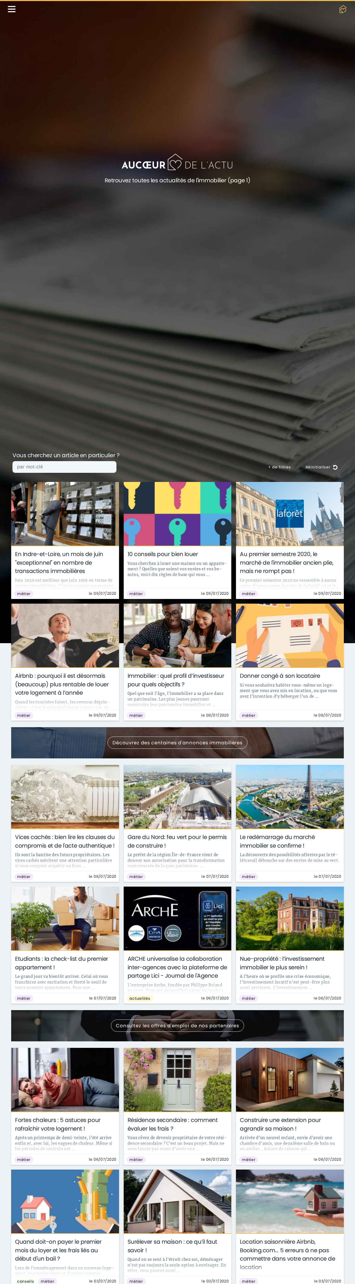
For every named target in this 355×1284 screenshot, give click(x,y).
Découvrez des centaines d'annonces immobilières (177, 742)
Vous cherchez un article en (66, 455)
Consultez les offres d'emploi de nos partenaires (177, 1025)
